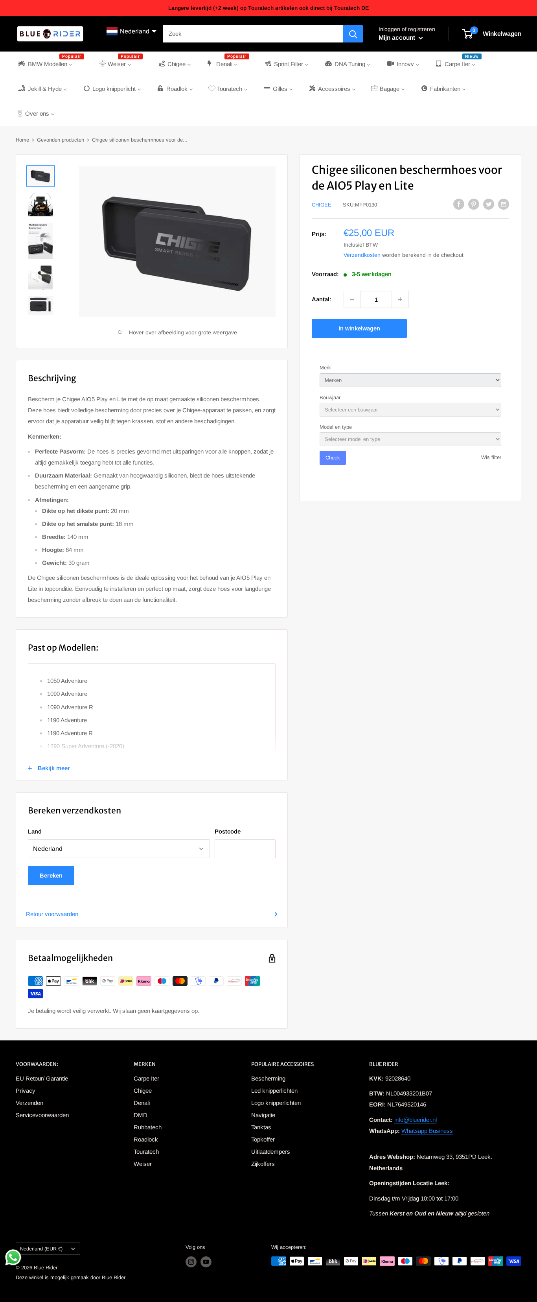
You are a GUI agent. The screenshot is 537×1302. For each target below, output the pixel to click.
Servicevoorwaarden (42, 1115)
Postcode (228, 831)
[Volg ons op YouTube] (205, 1261)
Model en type (336, 427)
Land (35, 831)
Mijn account (398, 37)
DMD (140, 1115)
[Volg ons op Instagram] (191, 1261)
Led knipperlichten (274, 1090)
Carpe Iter (146, 1078)
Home (22, 140)
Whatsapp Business (427, 1130)
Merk (325, 368)
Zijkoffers (263, 1163)
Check (333, 458)
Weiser (143, 1163)
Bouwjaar (330, 397)
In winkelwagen (359, 328)
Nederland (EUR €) (41, 1249)
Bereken (51, 875)
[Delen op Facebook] (458, 204)
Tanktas (261, 1127)
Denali (142, 1102)
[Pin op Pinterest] (473, 204)
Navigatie (263, 1115)
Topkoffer (263, 1139)
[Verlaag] (352, 299)
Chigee (321, 205)
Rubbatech (148, 1127)
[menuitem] (50, 64)
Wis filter (491, 457)
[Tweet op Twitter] (488, 204)
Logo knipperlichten (276, 1102)
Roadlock (146, 1139)
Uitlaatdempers (270, 1151)
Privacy (25, 1090)
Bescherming (268, 1078)
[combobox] (253, 33)
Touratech (146, 1151)
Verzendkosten (362, 255)
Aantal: (321, 299)
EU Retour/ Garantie (42, 1078)
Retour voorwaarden (52, 914)
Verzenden (29, 1102)
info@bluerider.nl (415, 1119)
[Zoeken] (353, 33)
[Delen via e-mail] (503, 204)
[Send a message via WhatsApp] (13, 1257)
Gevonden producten (60, 140)
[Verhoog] (400, 299)
